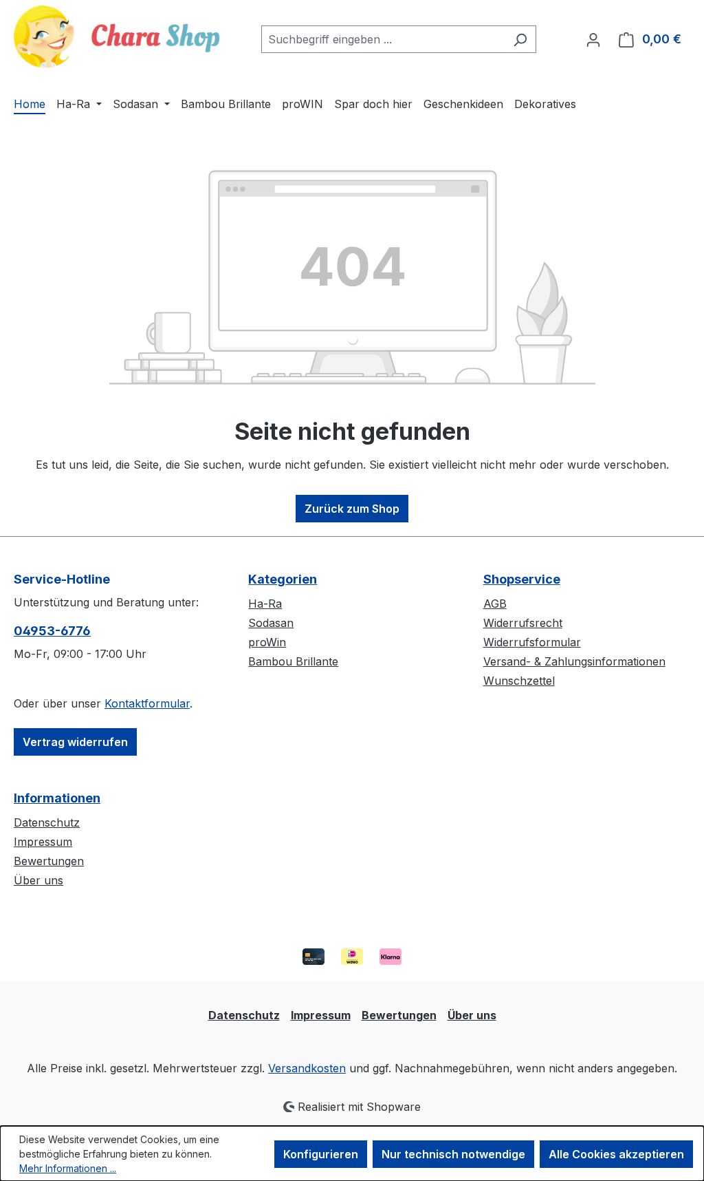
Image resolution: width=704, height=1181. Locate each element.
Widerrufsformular (532, 642)
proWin (267, 642)
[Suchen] (520, 39)
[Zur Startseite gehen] (117, 37)
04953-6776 (52, 631)
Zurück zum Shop (352, 508)
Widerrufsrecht (522, 623)
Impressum (43, 842)
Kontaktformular (147, 703)
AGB (495, 603)
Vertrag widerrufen (75, 742)
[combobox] (383, 39)
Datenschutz (47, 822)
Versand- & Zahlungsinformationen (574, 661)
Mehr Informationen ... (67, 1168)
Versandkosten (307, 1068)
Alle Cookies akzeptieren (616, 1154)
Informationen (57, 798)
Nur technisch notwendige (453, 1154)
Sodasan (271, 623)
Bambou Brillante (293, 661)
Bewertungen (49, 861)
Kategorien (282, 579)
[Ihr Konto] (593, 39)
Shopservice (521, 579)
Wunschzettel (519, 681)
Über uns (38, 880)
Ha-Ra (265, 603)
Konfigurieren (320, 1154)
